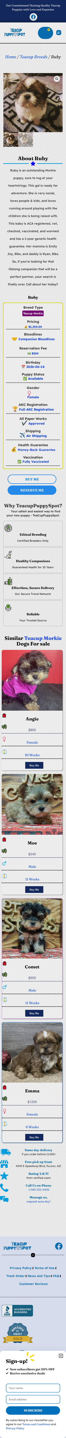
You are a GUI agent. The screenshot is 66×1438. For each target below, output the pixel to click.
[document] (33, 719)
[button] (61, 1356)
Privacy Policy (15, 1428)
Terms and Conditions (36, 1424)
